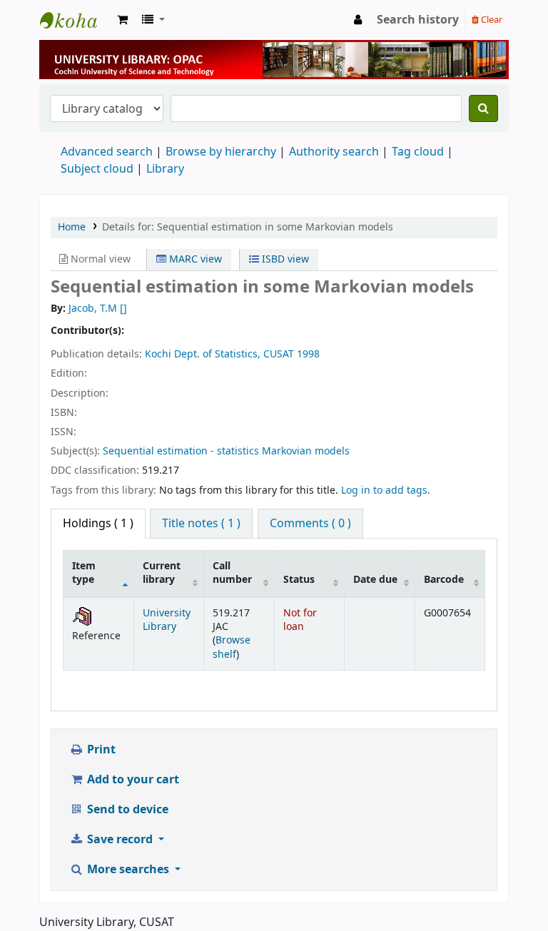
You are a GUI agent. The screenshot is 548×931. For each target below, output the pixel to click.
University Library (75, 20)
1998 (308, 354)
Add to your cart (131, 779)
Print (100, 749)
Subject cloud (97, 169)
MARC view (194, 259)
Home (72, 227)
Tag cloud (418, 152)
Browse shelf (231, 647)
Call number (232, 573)
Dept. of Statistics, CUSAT (234, 354)
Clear (490, 19)
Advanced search (107, 152)
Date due (375, 579)
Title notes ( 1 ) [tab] (201, 523)
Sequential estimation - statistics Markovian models (226, 451)
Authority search (334, 152)
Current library (162, 573)
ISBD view (284, 259)
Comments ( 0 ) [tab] (310, 523)
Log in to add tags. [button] (385, 490)
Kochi (158, 354)
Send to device (126, 809)
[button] (122, 20)
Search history (418, 20)
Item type (84, 573)
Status (299, 579)
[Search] (483, 108)
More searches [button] (128, 869)
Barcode (444, 579)
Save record (120, 839)
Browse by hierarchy (221, 152)
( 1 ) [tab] (98, 523)
